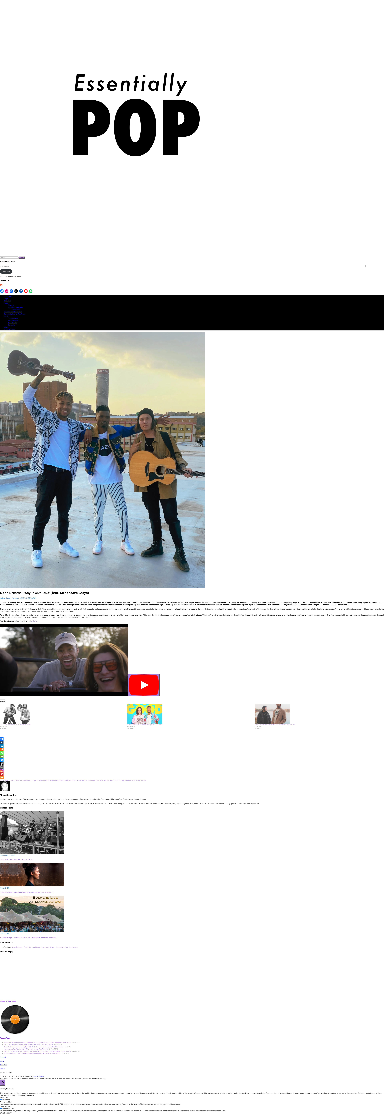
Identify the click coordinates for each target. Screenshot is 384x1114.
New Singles (20, 780)
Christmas (16, 309)
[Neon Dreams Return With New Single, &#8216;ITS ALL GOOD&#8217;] (190, 714)
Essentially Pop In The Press (14, 314)
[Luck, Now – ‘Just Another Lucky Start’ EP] (32, 853)
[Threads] (2, 763)
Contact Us (8, 296)
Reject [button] (97, 1078)
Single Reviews (37, 780)
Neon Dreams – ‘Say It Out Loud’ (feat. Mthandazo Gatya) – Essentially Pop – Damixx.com (45, 947)
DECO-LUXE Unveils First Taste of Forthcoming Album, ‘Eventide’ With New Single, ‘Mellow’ (38, 1051)
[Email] (2, 756)
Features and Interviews (13, 312)
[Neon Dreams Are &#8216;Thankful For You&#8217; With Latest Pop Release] (317, 714)
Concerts (11, 325)
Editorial (11, 305)
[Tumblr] (2, 742)
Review (106, 780)
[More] (2, 777)
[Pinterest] (2, 774)
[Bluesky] (2, 760)
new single (92, 780)
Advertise (3, 1065)
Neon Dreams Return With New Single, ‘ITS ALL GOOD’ (145, 724)
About (2, 1069)
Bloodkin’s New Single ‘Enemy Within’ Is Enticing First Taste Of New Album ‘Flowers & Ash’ (37, 1042)
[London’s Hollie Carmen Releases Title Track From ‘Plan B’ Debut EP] (32, 886)
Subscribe (6, 271)
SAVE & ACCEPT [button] (6, 1113)
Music (6, 316)
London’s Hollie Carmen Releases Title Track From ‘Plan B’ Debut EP (27, 892)
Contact (3, 1057)
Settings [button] (103, 1078)
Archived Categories (15, 307)
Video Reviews (48, 780)
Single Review (126, 780)
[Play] (144, 685)
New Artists (12, 323)
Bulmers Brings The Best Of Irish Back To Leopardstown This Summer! (28, 937)
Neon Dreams (72, 780)
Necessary (6, 1100)
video (134, 780)
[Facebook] (2, 739)
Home (6, 303)
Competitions (13, 318)
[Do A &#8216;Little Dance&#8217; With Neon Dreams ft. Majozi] (62, 714)
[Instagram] (2, 770)
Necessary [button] (4, 1097)
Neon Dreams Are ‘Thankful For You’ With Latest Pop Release (275, 724)
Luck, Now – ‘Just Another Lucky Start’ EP (16, 859)
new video (99, 780)
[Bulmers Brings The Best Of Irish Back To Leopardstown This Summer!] (32, 931)
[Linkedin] (2, 746)
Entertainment (9, 329)
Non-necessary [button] (5, 1106)
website (34, 621)
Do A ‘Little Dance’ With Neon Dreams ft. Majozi (15, 724)
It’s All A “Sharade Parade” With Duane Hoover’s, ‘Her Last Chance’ (28, 1045)
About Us (7, 301)
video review (141, 780)
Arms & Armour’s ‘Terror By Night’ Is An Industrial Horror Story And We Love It (33, 1047)
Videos (6, 327)
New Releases (13, 320)
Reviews (28, 780)
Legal (6, 298)
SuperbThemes (38, 1076)
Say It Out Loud (115, 780)
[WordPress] (2, 767)
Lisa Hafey (6, 598)
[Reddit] (2, 749)
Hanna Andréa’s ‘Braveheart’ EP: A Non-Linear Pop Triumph (26, 1049)
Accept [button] (92, 1078)
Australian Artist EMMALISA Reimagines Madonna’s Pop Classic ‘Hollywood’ (32, 1053)
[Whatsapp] (2, 753)
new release (82, 780)
